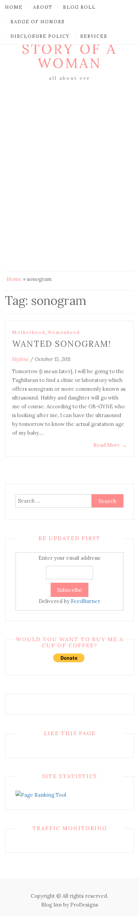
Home (14, 7)
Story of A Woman (69, 56)
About (43, 7)
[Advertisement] (69, 155)
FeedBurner (85, 601)
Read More (110, 445)
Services (93, 36)
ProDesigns (84, 904)
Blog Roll (79, 7)
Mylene (20, 359)
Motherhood (28, 332)
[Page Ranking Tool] (41, 794)
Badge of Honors (37, 22)
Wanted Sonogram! (61, 344)
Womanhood (64, 332)
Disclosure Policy (40, 36)
